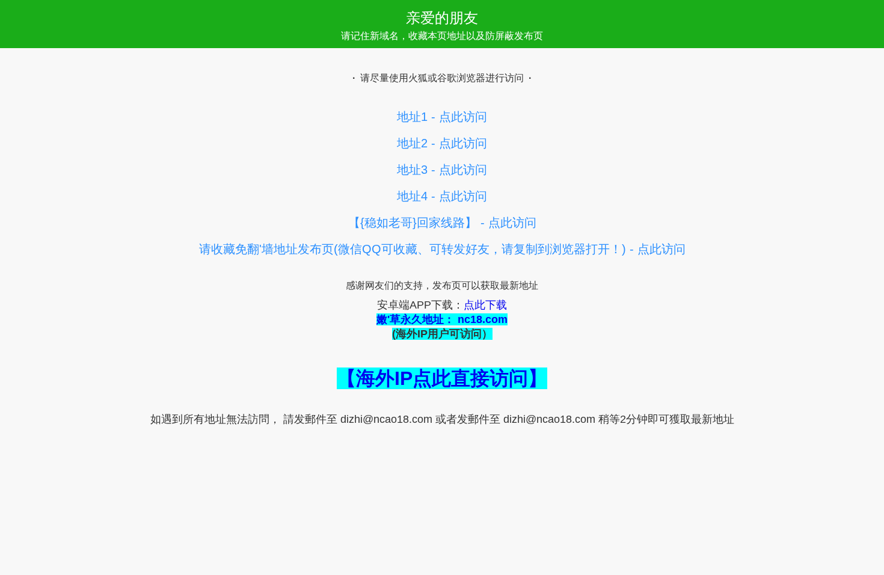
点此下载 (485, 305)
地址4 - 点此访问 (442, 196)
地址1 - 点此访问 (442, 116)
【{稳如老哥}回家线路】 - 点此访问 (442, 222)
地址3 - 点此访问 (442, 169)
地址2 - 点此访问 (442, 143)
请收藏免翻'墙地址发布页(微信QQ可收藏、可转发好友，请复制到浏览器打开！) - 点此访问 (442, 249)
